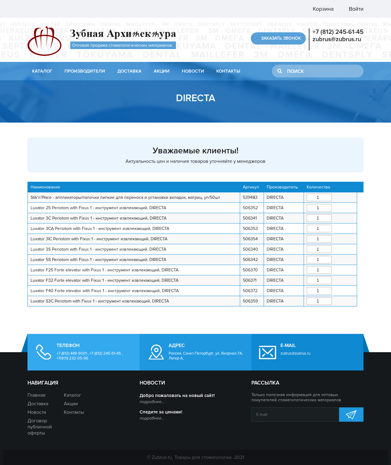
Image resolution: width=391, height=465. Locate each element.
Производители (84, 71)
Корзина (322, 8)
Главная (36, 395)
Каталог (42, 71)
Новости (193, 71)
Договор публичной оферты (39, 427)
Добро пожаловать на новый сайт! (177, 395)
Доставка (129, 71)
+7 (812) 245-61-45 (338, 32)
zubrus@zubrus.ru (336, 39)
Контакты (228, 71)
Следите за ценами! (161, 412)
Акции (162, 71)
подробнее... (152, 401)
